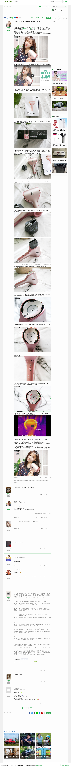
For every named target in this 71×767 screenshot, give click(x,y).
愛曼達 (8, 27)
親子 (34, 3)
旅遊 (47, 3)
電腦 (15, 3)
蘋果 (17, 3)
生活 (44, 3)
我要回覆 (48, 17)
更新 (47, 480)
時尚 (37, 3)
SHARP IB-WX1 (19, 480)
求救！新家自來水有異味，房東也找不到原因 (59, 16)
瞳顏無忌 (8, 597)
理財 (49, 3)
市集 (56, 3)
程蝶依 (8, 527)
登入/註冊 (65, 1)
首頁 (5, 3)
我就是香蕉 (8, 693)
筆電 (12, 3)
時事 (54, 3)
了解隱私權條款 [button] (39, 765)
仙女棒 (15, 482)
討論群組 (16, 1)
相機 (10, 3)
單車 (27, 3)
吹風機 (37, 480)
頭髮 (40, 480)
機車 (25, 3)
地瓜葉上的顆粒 (54, 21)
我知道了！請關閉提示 (65, 765)
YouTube (63, 3)
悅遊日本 (59, 3)
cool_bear (8, 561)
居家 (32, 3)
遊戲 (29, 3)
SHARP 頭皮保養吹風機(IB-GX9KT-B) (29, 28)
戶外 (42, 3)
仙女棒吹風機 (26, 480)
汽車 (22, 3)
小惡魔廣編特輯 (57, 69)
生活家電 (10, 6)
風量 (30, 480)
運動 (39, 3)
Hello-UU (8, 680)
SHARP (33, 480)
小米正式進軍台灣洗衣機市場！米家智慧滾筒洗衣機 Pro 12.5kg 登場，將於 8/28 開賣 (59, 19)
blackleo (8, 575)
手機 (8, 3)
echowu (8, 493)
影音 (20, 3)
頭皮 (43, 480)
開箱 (15, 480)
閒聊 (51, 3)
